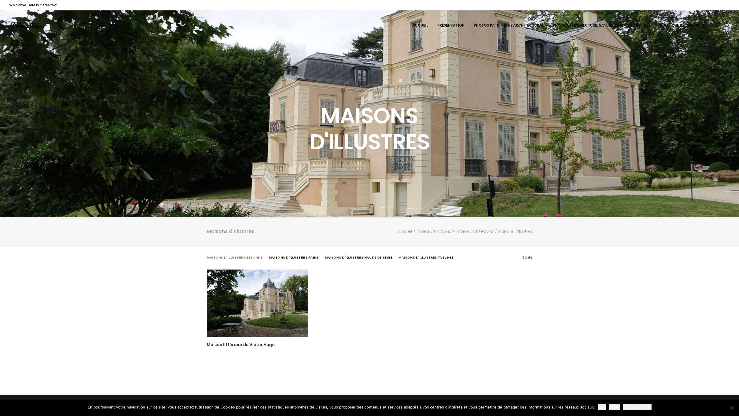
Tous (527, 257)
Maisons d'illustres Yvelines (426, 257)
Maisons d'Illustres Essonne (234, 257)
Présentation (450, 25)
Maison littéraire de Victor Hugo (241, 345)
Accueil (420, 25)
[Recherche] (727, 25)
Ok (602, 407)
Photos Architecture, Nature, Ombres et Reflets (602, 25)
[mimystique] (28, 25)
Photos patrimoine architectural (509, 25)
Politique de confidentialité (688, 25)
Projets (423, 231)
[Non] (732, 408)
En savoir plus (637, 407)
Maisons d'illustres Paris (293, 257)
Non (614, 407)
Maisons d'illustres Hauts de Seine (358, 257)
